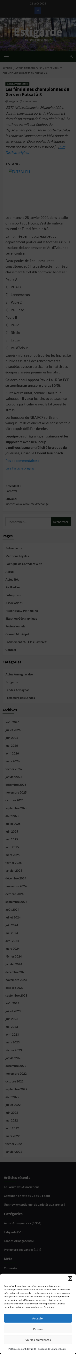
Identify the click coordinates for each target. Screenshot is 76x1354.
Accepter (38, 1318)
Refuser (38, 1329)
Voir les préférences (38, 1340)
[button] (70, 1278)
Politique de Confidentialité (22, 1348)
